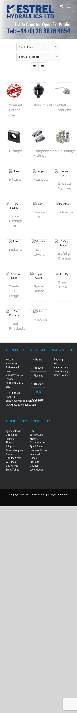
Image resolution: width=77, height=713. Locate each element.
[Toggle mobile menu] (69, 6)
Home (38, 359)
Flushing (38, 375)
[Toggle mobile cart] (61, 6)
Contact (38, 399)
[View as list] (42, 66)
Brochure (39, 383)
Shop (38, 391)
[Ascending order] (56, 47)
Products (38, 367)
